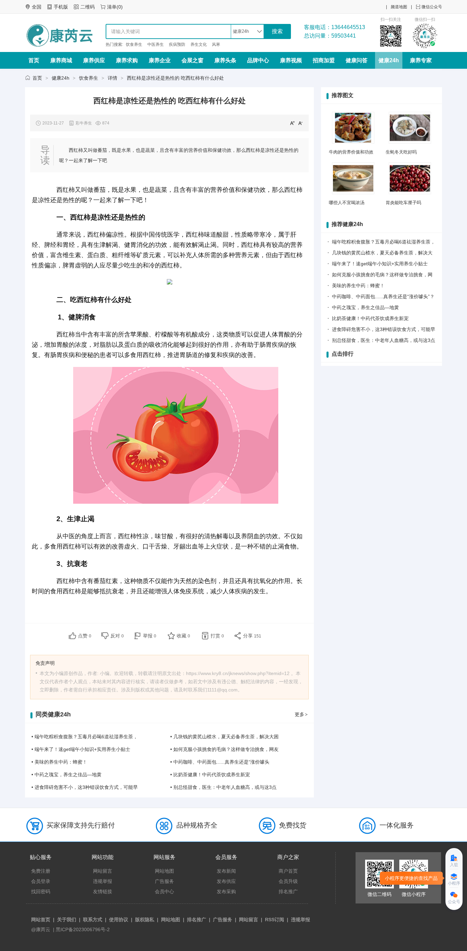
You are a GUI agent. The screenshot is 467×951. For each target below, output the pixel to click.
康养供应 (94, 60)
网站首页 (40, 919)
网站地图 (164, 871)
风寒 (216, 44)
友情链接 (102, 891)
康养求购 (127, 60)
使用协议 (118, 919)
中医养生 (155, 44)
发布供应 (226, 881)
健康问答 (357, 60)
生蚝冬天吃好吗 (401, 152)
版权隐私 (144, 919)
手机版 (61, 7)
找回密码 (40, 891)
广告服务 (164, 881)
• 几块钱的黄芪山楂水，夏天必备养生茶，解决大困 (224, 736)
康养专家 (421, 60)
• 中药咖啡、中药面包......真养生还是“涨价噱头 (219, 762)
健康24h (388, 60)
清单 (112, 7)
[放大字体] (292, 123)
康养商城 (61, 60)
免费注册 (40, 871)
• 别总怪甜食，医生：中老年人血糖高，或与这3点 (223, 787)
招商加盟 (324, 60)
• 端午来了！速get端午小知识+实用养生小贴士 (80, 749)
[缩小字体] (300, 123)
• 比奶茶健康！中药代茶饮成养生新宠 (210, 774)
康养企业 (160, 60)
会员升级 (288, 881)
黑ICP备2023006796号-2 (83, 929)
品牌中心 (258, 60)
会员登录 (40, 881)
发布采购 (226, 891)
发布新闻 (226, 871)
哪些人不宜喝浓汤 (346, 202)
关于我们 (66, 919)
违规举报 (102, 881)
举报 (149, 635)
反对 (117, 635)
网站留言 (102, 871)
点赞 (84, 635)
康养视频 (291, 60)
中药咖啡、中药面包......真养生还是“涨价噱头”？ (383, 296)
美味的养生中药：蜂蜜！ (358, 285)
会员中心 (164, 891)
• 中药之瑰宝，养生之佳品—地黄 (66, 774)
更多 (301, 714)
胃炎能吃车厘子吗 (403, 202)
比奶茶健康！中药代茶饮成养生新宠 (370, 318)
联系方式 (92, 919)
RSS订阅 (274, 919)
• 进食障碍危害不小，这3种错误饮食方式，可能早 (84, 787)
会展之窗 (192, 60)
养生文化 (198, 44)
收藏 (183, 635)
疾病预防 (177, 44)
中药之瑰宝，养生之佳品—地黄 (365, 307)
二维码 (87, 7)
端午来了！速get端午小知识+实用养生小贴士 (380, 263)
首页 (33, 60)
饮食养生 (134, 44)
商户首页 (288, 871)
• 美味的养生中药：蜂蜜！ (59, 762)
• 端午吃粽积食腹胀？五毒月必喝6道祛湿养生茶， (84, 736)
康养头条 (225, 60)
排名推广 (288, 891)
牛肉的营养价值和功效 (351, 152)
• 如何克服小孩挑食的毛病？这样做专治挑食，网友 (224, 749)
